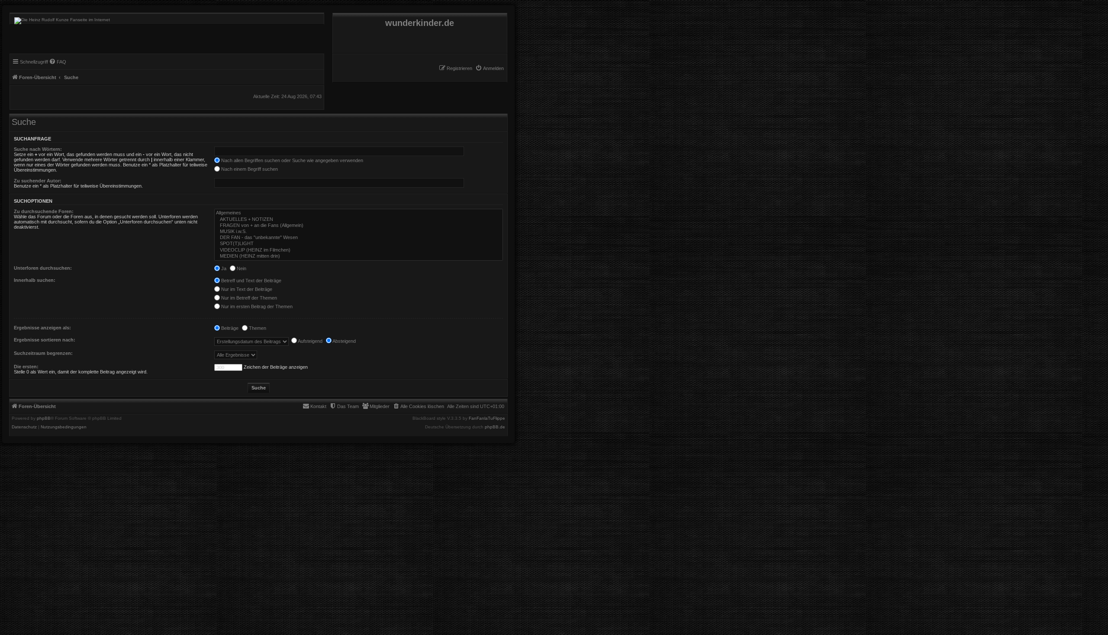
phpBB (44, 418)
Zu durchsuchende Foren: (44, 211)
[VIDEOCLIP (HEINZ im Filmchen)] (358, 250)
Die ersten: (26, 366)
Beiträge (229, 328)
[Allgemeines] (358, 213)
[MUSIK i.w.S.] (358, 232)
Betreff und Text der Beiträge (250, 280)
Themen (257, 328)
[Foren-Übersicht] (60, 18)
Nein (240, 268)
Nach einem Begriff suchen (249, 169)
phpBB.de (495, 427)
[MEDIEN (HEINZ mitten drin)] (358, 256)
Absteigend (344, 341)
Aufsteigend (309, 341)
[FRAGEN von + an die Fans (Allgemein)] (358, 226)
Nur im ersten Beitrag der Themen (256, 306)
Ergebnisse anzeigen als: (42, 327)
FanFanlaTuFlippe (487, 418)
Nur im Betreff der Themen (248, 297)
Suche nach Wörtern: (38, 149)
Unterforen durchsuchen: (43, 268)
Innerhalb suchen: (34, 280)
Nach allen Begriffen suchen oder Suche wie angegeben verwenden (291, 160)
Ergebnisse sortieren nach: (44, 339)
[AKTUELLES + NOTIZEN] (358, 220)
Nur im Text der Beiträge (246, 289)
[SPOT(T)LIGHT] (358, 244)
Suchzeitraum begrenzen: (43, 353)
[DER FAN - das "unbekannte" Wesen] (358, 238)
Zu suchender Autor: (37, 180)
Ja (223, 268)
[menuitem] (489, 68)
